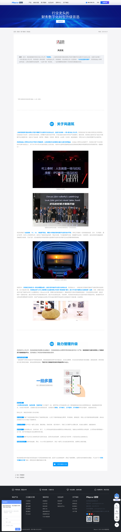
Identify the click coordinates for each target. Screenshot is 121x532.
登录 (98, 2)
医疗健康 (28, 506)
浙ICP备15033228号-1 (36, 529)
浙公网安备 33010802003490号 (22, 529)
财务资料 (45, 506)
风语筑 (28, 31)
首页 (15, 31)
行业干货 (45, 503)
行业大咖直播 (46, 516)
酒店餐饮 (28, 511)
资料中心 (58, 2)
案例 (18, 31)
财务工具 (45, 508)
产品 (30, 2)
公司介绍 (74, 501)
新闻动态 (74, 503)
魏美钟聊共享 (46, 511)
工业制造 (28, 501)
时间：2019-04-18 (103, 31)
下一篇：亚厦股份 (19, 477)
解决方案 (36, 2)
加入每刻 (74, 508)
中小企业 (28, 514)
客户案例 (43, 2)
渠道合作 (60, 503)
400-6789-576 (91, 2)
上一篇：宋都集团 (19, 475)
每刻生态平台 (61, 506)
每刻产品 (15, 497)
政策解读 (45, 501)
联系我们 (74, 506)
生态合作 (51, 2)
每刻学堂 (46, 497)
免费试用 (104, 2)
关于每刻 (65, 2)
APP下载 (74, 511)
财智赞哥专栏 (46, 514)
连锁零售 (28, 503)
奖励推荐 (60, 501)
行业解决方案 (30, 497)
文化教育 (28, 508)
